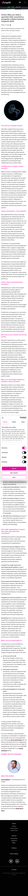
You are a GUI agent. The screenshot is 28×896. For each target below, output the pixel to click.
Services (14, 835)
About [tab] (23, 421)
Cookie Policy (14, 830)
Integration (14, 840)
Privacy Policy (14, 828)
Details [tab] (14, 421)
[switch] (24, 452)
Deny (14, 477)
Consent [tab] (5, 421)
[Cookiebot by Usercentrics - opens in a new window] (20, 418)
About (14, 823)
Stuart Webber (5, 779)
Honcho (14, 874)
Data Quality (14, 838)
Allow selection (14, 473)
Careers (14, 826)
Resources (18, 7)
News (13, 7)
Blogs (9, 7)
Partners (14, 848)
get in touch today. (16, 740)
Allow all (14, 468)
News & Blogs (14, 853)
